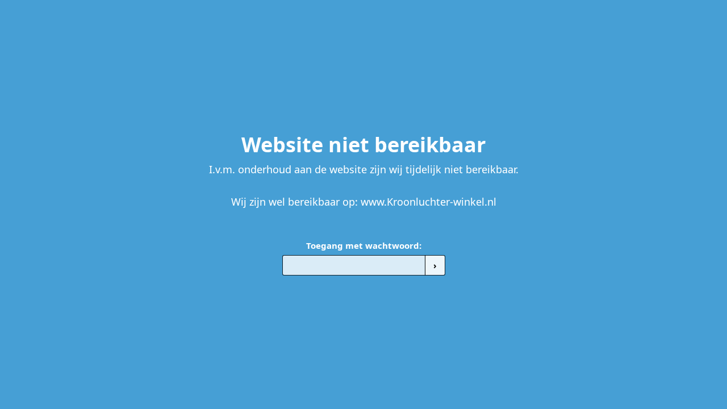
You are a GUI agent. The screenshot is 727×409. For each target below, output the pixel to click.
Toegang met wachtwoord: (363, 245)
